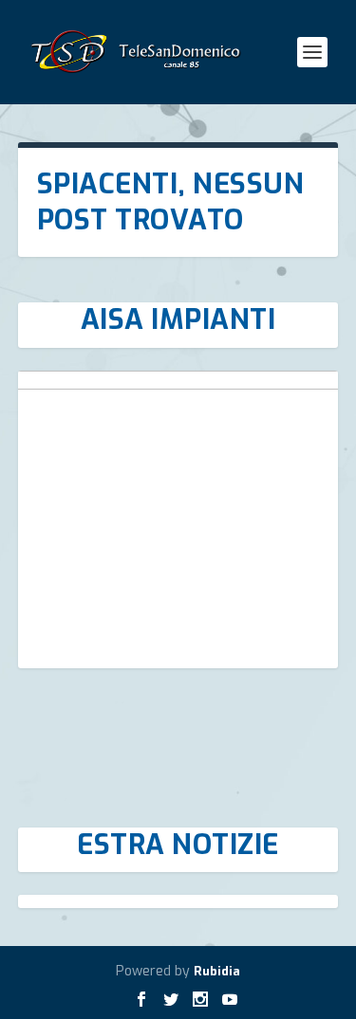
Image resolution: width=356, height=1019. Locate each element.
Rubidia (217, 971)
